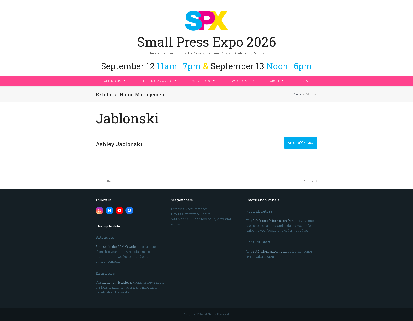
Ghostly (103, 181)
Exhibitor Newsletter (117, 282)
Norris (309, 181)
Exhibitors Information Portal (275, 221)
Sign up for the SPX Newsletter (118, 247)
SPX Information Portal (270, 251)
